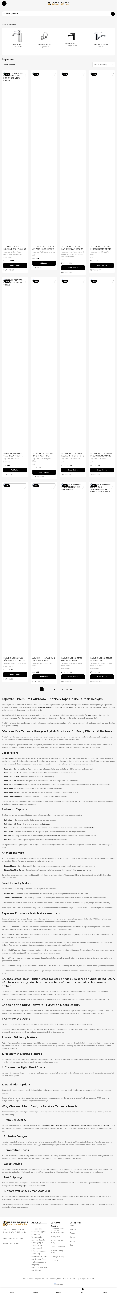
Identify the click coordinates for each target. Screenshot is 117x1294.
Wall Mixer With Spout (69, 256)
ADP (57, 1125)
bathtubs (45, 824)
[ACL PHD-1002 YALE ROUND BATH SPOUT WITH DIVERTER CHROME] (44, 569)
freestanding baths (87, 828)
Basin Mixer (102, 459)
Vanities (73, 1229)
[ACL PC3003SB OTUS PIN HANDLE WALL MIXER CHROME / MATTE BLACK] (44, 365)
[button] (3, 41)
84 (71, 689)
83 (67, 689)
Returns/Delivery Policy (57, 1242)
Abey (48, 1125)
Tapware (6, 252)
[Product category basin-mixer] (17, 39)
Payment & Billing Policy (57, 1252)
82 (63, 689)
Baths (72, 1225)
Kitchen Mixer (15, 252)
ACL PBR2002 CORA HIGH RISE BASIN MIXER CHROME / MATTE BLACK (72, 455)
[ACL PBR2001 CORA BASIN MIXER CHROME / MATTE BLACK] (102, 365)
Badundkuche (8, 666)
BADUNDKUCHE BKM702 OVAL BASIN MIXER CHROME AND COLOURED (72, 660)
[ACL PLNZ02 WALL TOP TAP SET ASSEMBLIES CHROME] (44, 158)
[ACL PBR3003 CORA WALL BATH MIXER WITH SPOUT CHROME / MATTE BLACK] (73, 158)
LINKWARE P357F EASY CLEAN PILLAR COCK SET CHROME (13, 455)
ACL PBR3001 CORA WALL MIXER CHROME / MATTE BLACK (101, 249)
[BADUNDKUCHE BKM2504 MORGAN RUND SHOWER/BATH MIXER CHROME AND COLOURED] (102, 569)
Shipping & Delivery (57, 1257)
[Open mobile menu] (4, 3)
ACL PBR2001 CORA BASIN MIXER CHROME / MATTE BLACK (101, 455)
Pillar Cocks (15, 459)
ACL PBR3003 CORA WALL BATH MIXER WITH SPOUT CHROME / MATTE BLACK (72, 249)
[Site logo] (58, 3)
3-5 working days (20, 1186)
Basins (72, 1237)
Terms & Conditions (58, 1247)
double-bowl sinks (84, 870)
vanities (20, 953)
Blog (71, 1245)
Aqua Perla (7, 257)
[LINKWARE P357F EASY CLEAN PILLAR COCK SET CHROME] (15, 365)
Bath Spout (44, 663)
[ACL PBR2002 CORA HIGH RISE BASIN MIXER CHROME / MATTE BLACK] (73, 365)
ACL (33, 255)
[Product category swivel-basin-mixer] (100, 39)
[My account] (114, 3)
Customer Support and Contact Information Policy (57, 1231)
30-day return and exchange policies (49, 1199)
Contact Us (54, 1261)
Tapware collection (92, 715)
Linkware (6, 462)
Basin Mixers (10, 758)
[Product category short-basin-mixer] (72, 39)
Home (4, 24)
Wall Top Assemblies (47, 252)
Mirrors (72, 1241)
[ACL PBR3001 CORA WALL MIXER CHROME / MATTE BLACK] (102, 158)
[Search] (113, 14)
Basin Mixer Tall (74, 459)
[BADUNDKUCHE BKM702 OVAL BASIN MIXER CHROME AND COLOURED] (73, 569)
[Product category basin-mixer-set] (44, 39)
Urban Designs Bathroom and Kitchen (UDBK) (57, 707)
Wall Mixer (99, 666)
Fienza (83, 1125)
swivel (40, 836)
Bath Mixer (101, 252)
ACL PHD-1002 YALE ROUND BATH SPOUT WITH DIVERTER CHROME (44, 660)
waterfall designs (54, 836)
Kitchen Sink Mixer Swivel (12, 254)
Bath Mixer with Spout (75, 254)
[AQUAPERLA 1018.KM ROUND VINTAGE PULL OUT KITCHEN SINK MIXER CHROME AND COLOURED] (15, 158)
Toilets (72, 1233)
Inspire (89, 1125)
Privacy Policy (55, 1237)
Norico (107, 1125)
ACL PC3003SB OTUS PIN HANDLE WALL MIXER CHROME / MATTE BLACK (42, 455)
